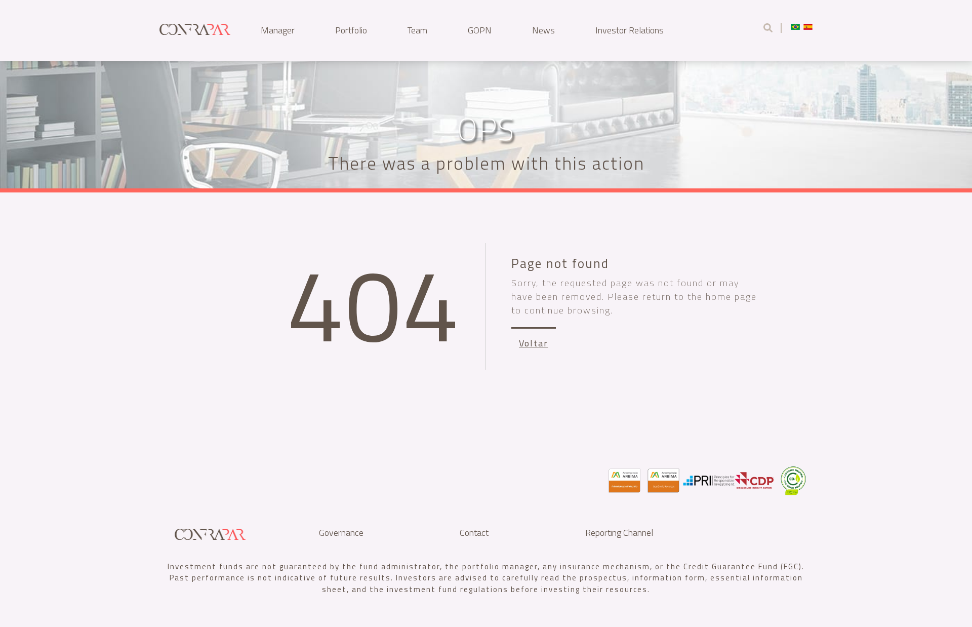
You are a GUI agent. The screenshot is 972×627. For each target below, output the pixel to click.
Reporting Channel (619, 532)
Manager (278, 30)
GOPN (480, 30)
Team (417, 30)
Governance (341, 532)
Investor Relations (629, 30)
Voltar (533, 343)
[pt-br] (795, 26)
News (543, 30)
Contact (474, 532)
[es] (808, 26)
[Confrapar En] (194, 28)
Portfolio (351, 30)
